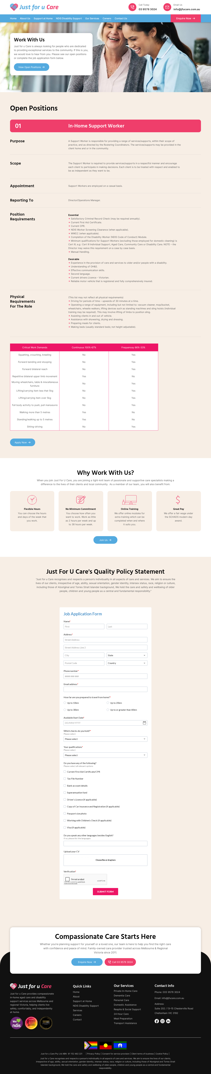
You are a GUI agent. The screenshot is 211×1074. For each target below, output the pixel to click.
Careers (77, 1014)
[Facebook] (157, 1021)
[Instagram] (162, 1021)
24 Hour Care (121, 1013)
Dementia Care (122, 995)
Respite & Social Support (127, 1009)
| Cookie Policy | (162, 1053)
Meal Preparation (123, 1018)
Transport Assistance (125, 1023)
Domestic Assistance (125, 1004)
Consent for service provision (115, 1053)
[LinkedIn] (168, 1021)
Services (77, 1010)
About (76, 996)
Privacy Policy (93, 1053)
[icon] (132, 7)
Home (76, 991)
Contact (77, 1019)
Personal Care (121, 1000)
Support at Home (82, 1001)
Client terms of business (142, 1053)
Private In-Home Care (125, 990)
